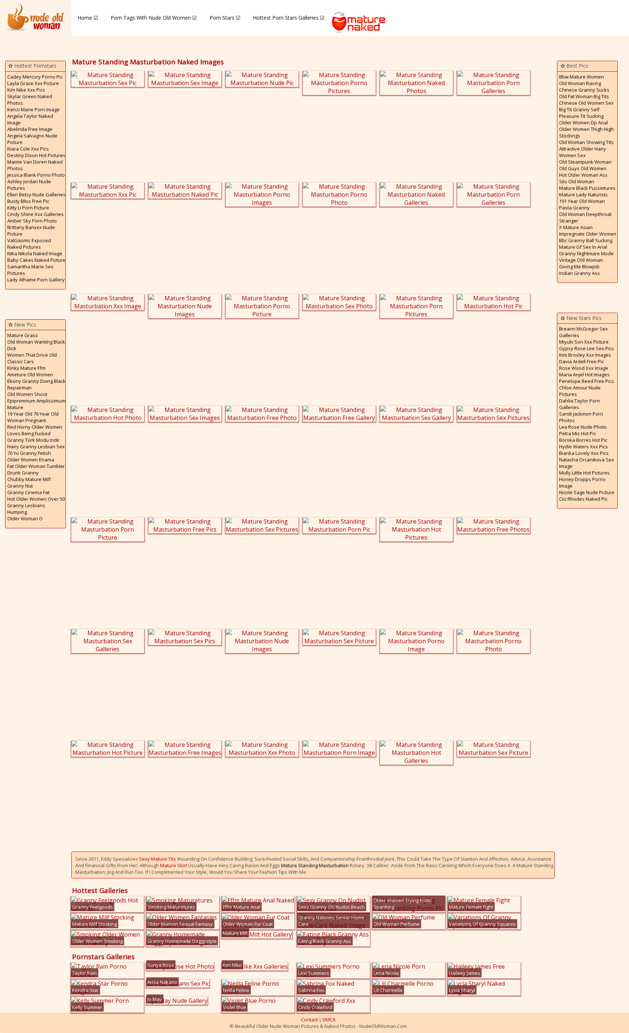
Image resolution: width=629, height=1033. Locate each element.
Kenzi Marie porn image (33, 109)
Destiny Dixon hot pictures (36, 155)
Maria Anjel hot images (584, 374)
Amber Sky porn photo (32, 220)
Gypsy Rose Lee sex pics (586, 348)
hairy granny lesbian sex (36, 446)
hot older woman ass (583, 175)
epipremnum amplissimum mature (36, 404)
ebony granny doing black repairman (36, 384)
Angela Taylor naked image (30, 119)
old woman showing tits (586, 142)
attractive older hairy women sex (582, 152)
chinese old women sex (586, 103)
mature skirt (173, 865)
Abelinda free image (29, 129)
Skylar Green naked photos (29, 99)
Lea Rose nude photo (583, 427)
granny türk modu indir (33, 440)
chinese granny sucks (584, 90)
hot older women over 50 (36, 499)
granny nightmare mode (586, 253)
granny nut (20, 486)
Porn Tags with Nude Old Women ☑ (154, 17)
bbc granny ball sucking (585, 240)
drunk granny (23, 472)
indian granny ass (579, 273)
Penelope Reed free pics (586, 381)
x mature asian (576, 227)
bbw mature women (581, 76)
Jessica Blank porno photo (36, 175)
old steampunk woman (585, 162)
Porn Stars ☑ (225, 17)
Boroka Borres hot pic (583, 440)
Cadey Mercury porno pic (35, 76)
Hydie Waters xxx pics (583, 446)
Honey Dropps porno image (582, 482)
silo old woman (576, 181)
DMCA (329, 1019)
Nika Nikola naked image (34, 253)
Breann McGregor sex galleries (583, 332)
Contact (309, 1019)
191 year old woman (582, 201)
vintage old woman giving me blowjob (581, 263)
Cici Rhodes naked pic (583, 499)
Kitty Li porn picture (28, 207)
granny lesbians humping (26, 508)
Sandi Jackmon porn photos (581, 417)
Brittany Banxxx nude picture (31, 230)
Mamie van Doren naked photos (35, 165)
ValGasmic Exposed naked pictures (29, 243)
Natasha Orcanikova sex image (586, 462)
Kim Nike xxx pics (26, 90)
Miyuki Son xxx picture (584, 342)
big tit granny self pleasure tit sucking (581, 112)
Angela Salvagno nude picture (32, 138)
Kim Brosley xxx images (585, 355)
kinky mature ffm (26, 368)
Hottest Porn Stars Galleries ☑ (289, 17)
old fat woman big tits (584, 96)
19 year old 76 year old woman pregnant (33, 417)
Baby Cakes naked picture (36, 260)
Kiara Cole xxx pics (28, 148)
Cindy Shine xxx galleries (35, 214)
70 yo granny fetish (29, 453)
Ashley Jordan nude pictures (29, 184)
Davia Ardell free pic (581, 361)
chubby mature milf (29, 479)
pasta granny (574, 207)
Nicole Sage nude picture (586, 492)
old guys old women (582, 168)
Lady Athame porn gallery (36, 279)
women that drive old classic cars (32, 358)
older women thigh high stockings (586, 132)
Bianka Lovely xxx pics (584, 453)
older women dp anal (583, 122)
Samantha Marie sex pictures (30, 269)
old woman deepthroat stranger (585, 217)
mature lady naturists (583, 194)
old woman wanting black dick (36, 345)
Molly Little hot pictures (584, 472)
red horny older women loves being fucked (34, 430)
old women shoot (27, 394)
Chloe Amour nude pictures (580, 390)
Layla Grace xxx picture (33, 83)
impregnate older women (587, 234)
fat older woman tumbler (36, 466)
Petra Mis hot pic (577, 433)
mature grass (22, 335)
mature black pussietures (587, 188)
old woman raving (580, 83)
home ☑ (88, 17)
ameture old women (30, 374)
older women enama (30, 459)
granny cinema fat (28, 492)
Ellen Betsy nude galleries (36, 194)
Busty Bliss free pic (28, 201)
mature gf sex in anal (583, 247)
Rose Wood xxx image (583, 368)
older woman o (25, 518)
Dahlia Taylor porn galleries (579, 404)
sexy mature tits (157, 859)
